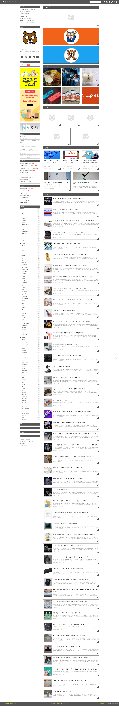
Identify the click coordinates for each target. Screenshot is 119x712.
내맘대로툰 (30, 364)
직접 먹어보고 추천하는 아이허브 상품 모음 (29, 141)
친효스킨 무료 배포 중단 (26, 13)
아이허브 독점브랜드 (28, 145)
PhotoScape (30, 271)
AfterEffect (30, 262)
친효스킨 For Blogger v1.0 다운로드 (29, 168)
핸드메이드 (30, 368)
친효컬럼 (30, 327)
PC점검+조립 (30, 218)
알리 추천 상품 (24, 193)
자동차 (30, 240)
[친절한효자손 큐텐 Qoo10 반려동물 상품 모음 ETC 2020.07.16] (52, 117)
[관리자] (114, 2)
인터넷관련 (30, 352)
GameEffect (30, 296)
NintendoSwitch (30, 231)
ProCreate (30, 273)
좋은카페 (30, 394)
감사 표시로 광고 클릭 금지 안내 (28, 9)
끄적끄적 (30, 366)
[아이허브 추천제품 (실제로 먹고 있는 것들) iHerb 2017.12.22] (85, 136)
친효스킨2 (30, 321)
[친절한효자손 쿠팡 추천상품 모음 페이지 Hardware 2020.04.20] (90, 117)
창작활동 (30, 355)
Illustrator (30, 258)
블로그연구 (30, 334)
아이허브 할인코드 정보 (29, 151)
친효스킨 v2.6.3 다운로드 (27, 163)
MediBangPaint (30, 269)
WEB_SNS (30, 337)
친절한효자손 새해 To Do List (27, 16)
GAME (30, 229)
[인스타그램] (26, 57)
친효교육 (30, 330)
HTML (30, 339)
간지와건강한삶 (30, 408)
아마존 (30, 247)
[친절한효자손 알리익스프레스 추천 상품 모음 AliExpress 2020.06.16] (71, 117)
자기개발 (30, 384)
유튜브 (30, 348)
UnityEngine (30, 293)
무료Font (30, 303)
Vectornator (30, 275)
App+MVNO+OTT (30, 224)
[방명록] (109, 2)
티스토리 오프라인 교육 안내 (27, 177)
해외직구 (30, 243)
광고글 (30, 417)
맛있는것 (30, 392)
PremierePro (30, 264)
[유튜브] (30, 57)
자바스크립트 (30, 344)
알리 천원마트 (25, 190)
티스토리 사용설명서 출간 (27, 170)
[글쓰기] (112, 2)
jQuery (30, 346)
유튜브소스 (30, 370)
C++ (30, 305)
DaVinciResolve (30, 266)
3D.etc (30, 302)
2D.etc (30, 300)
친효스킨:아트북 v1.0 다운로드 (28, 165)
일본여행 (30, 402)
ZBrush (30, 280)
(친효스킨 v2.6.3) (13, 703)
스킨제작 (30, 317)
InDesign (30, 260)
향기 (30, 390)
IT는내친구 (30, 211)
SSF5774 (28, 137)
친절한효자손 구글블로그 (26, 439)
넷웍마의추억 (30, 362)
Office (30, 289)
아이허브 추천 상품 (25, 200)
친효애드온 (30, 325)
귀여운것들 (30, 386)
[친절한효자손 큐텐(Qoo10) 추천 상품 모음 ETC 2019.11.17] (57, 136)
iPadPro (30, 227)
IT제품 (30, 237)
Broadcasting (30, 294)
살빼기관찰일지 (30, 410)
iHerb (30, 249)
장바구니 (30, 213)
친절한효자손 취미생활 (8, 2)
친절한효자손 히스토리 (26, 18)
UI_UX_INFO (30, 298)
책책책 (30, 404)
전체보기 (29, 208)
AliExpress (30, 245)
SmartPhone (30, 226)
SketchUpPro (30, 282)
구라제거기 (23, 443)
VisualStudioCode (30, 284)
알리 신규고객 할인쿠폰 (26, 195)
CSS (30, 341)
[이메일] (37, 57)
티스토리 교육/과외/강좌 (26, 174)
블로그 (30, 311)
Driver (30, 222)
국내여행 (30, 400)
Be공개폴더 (30, 419)
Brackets (30, 285)
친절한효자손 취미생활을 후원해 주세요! (30, 22)
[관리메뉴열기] (117, 355)
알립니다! (30, 377)
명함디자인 (30, 372)
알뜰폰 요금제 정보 (25, 202)
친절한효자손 (58, 703)
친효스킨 (30, 319)
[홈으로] (104, 2)
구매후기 (30, 380)
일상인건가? (30, 379)
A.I (30, 309)
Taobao (30, 250)
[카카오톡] (34, 57)
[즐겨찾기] (22, 57)
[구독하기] (117, 357)
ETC (30, 252)
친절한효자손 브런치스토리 (27, 441)
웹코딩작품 (30, 342)
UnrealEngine (30, 291)
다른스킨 (30, 332)
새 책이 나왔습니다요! (26, 11)
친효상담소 (30, 329)
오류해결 (30, 220)
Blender (30, 278)
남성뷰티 (30, 388)
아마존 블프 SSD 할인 (27, 188)
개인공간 (30, 375)
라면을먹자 (30, 396)
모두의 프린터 (24, 445)
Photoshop (30, 257)
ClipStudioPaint (30, 267)
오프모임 (30, 360)
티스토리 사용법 (24, 172)
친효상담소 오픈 (24, 179)
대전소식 (30, 411)
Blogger (30, 315)
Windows (30, 216)
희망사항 (30, 415)
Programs (30, 255)
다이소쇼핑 (30, 398)
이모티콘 (30, 357)
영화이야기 (30, 406)
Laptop (30, 235)
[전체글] (107, 2)
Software (30, 287)
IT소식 (30, 215)
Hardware (30, 233)
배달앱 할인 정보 (24, 197)
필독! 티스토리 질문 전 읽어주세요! (28, 20)
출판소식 (30, 382)
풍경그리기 (30, 358)
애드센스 (30, 350)
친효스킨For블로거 (30, 323)
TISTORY (30, 313)
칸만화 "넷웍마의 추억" (26, 181)
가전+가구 (30, 238)
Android (30, 307)
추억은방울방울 (30, 413)
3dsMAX (30, 276)
